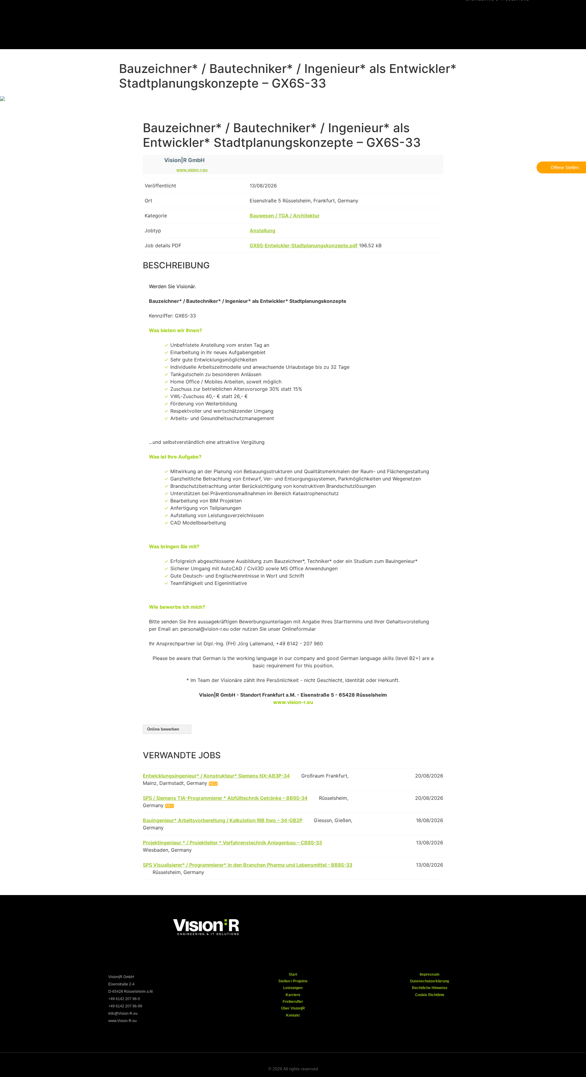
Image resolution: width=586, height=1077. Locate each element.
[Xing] (390, 925)
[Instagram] (370, 925)
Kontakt (293, 1015)
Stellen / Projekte (293, 981)
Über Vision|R (293, 1008)
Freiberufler (293, 1001)
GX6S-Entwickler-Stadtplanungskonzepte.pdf (303, 245)
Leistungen (292, 988)
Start (293, 974)
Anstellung (262, 230)
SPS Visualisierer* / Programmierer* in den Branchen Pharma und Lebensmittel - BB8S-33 (247, 865)
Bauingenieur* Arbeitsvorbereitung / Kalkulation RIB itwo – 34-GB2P (222, 820)
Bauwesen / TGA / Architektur (285, 215)
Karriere (293, 995)
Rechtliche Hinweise (429, 988)
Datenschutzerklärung (429, 981)
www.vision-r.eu (192, 169)
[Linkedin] (410, 925)
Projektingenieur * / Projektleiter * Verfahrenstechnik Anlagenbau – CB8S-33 (232, 842)
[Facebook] (350, 925)
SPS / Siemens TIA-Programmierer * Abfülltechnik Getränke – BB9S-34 (225, 798)
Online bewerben (163, 729)
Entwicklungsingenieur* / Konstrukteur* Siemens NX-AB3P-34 (216, 776)
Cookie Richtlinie (429, 995)
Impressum (430, 974)
